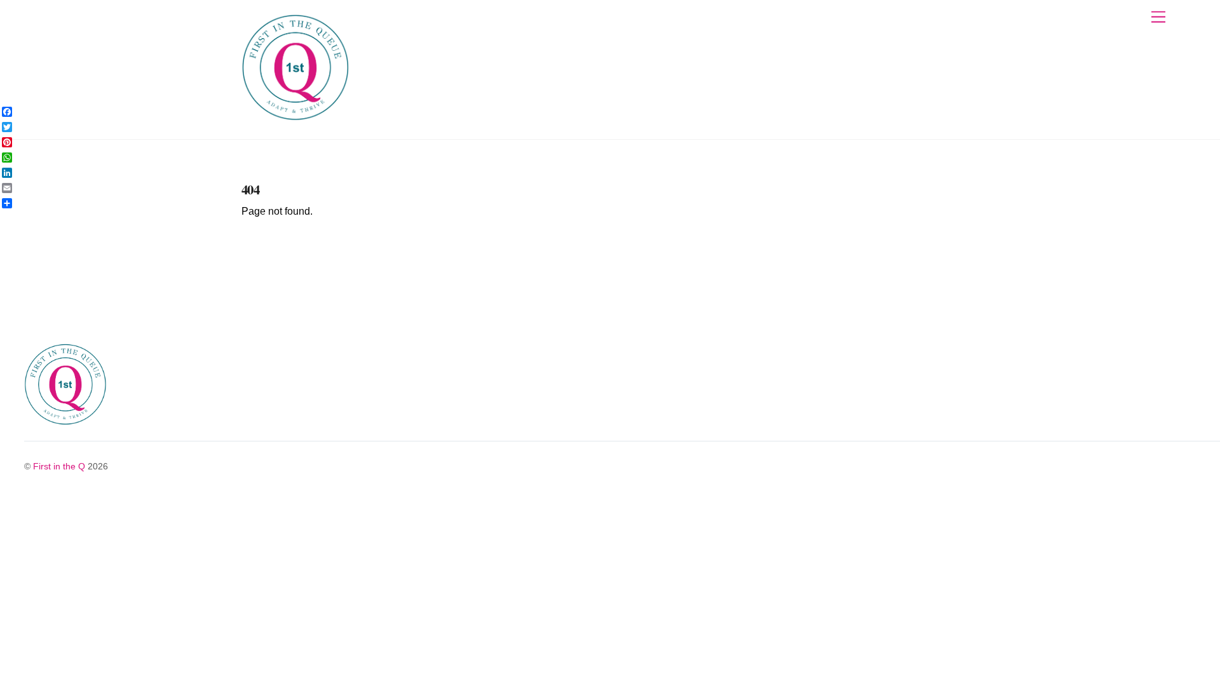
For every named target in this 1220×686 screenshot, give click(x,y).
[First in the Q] (295, 115)
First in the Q (59, 466)
